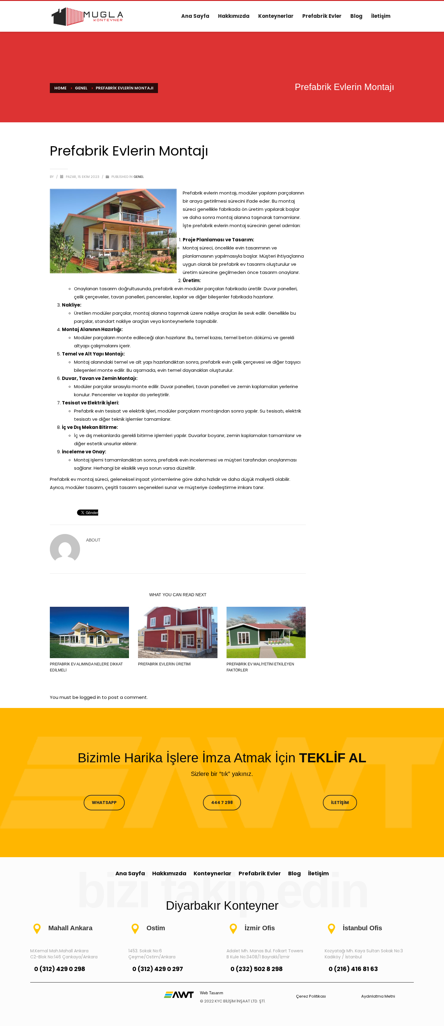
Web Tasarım (211, 993)
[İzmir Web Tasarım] (179, 994)
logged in (91, 697)
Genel (139, 176)
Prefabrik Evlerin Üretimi (164, 664)
